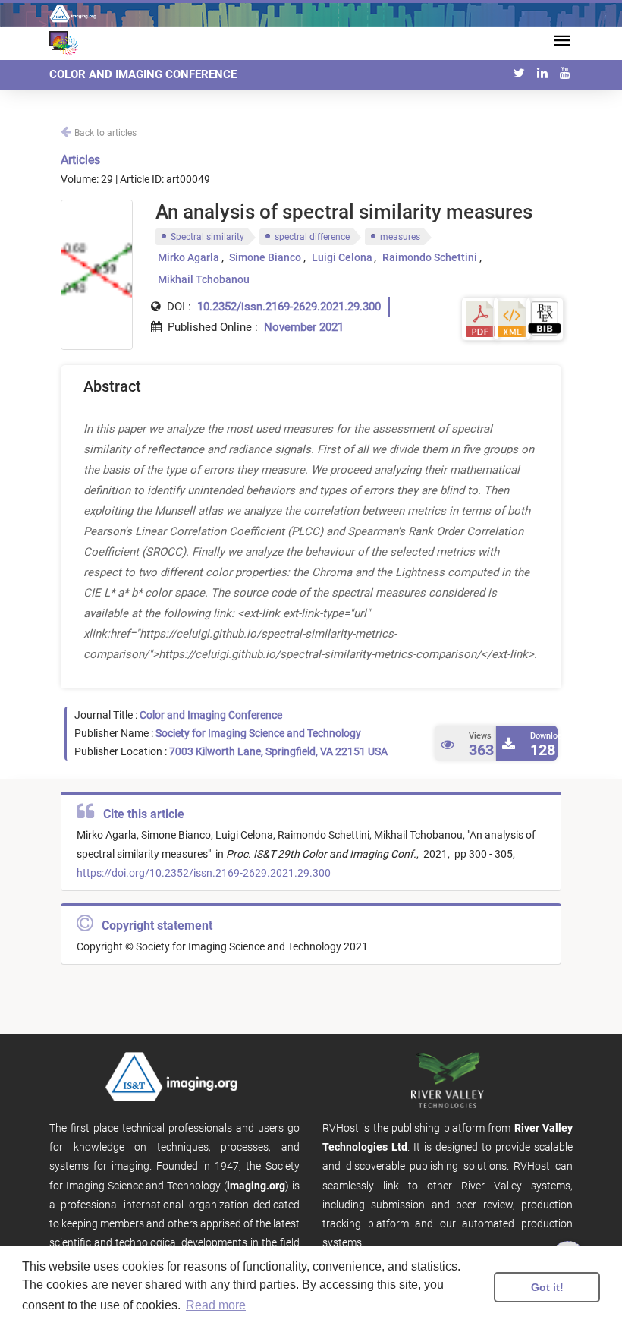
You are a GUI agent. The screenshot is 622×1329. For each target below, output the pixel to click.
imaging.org (256, 1185)
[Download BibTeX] (545, 317)
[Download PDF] (480, 317)
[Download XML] (512, 317)
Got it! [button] (547, 1287)
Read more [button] (216, 1305)
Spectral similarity (207, 236)
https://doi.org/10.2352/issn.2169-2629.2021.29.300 (204, 873)
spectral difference (312, 236)
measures (400, 236)
